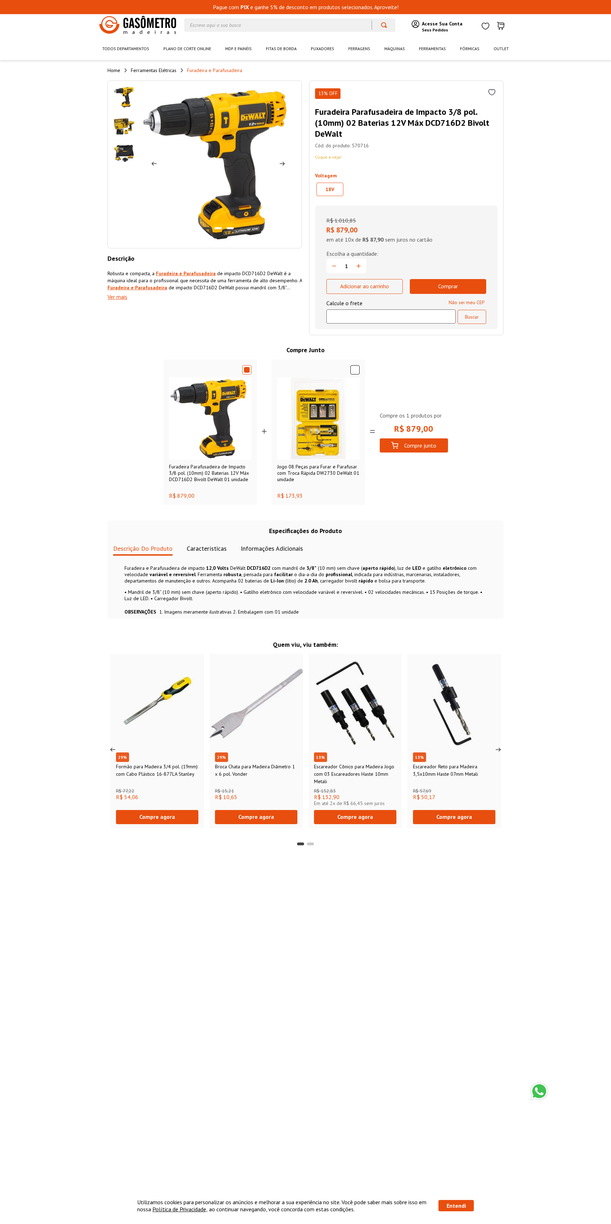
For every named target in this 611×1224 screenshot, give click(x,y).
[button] (329, 189)
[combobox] (289, 25)
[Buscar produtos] (381, 25)
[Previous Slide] (112, 749)
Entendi (456, 1205)
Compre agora (157, 816)
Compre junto (420, 445)
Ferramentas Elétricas (153, 70)
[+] (358, 266)
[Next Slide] (498, 749)
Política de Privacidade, (180, 1209)
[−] (334, 266)
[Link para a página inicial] (113, 70)
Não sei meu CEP (467, 302)
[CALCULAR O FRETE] (472, 317)
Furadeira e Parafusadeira (214, 70)
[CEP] (391, 312)
